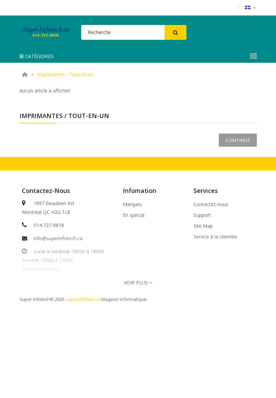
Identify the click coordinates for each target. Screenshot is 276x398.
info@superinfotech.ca (58, 238)
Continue (238, 140)
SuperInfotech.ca (82, 299)
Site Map (203, 226)
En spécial (133, 215)
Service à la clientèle (215, 236)
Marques (132, 204)
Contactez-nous (211, 204)
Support (202, 215)
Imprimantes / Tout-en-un (65, 74)
